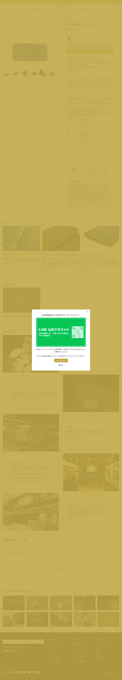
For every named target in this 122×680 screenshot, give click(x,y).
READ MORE (61, 360)
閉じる (61, 365)
